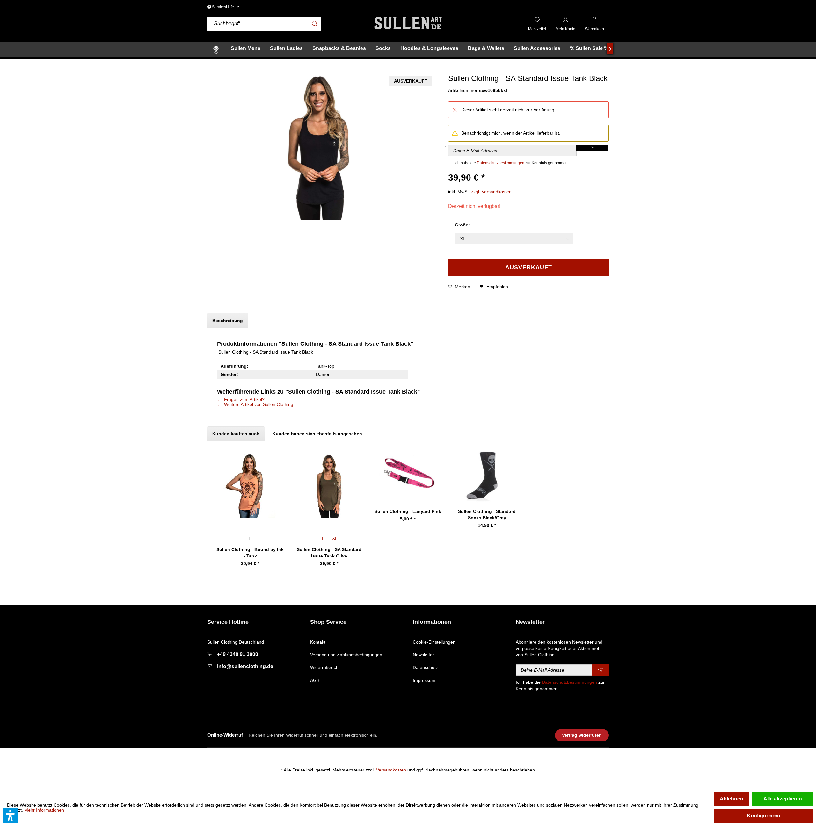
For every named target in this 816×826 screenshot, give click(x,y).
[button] (10, 815)
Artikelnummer (462, 90)
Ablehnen (731, 798)
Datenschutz (425, 667)
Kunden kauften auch (235, 433)
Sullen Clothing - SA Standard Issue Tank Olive (329, 552)
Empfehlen (496, 286)
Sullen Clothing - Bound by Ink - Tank (250, 552)
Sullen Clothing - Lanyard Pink (408, 511)
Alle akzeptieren (782, 798)
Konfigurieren (763, 815)
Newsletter (423, 654)
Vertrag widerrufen (582, 735)
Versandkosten (391, 769)
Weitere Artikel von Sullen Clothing (258, 404)
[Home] (216, 49)
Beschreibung (227, 320)
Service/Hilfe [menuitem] (223, 7)
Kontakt (317, 642)
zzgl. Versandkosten (491, 191)
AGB (314, 680)
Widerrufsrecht (325, 667)
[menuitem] (288, 24)
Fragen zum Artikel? (244, 399)
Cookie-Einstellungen (434, 642)
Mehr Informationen (44, 810)
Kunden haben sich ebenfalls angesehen (317, 433)
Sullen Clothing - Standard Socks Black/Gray (487, 514)
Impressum (424, 680)
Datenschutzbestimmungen (500, 163)
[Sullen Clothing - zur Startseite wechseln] (408, 23)
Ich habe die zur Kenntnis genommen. (512, 163)
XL (335, 538)
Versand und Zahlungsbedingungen (346, 654)
